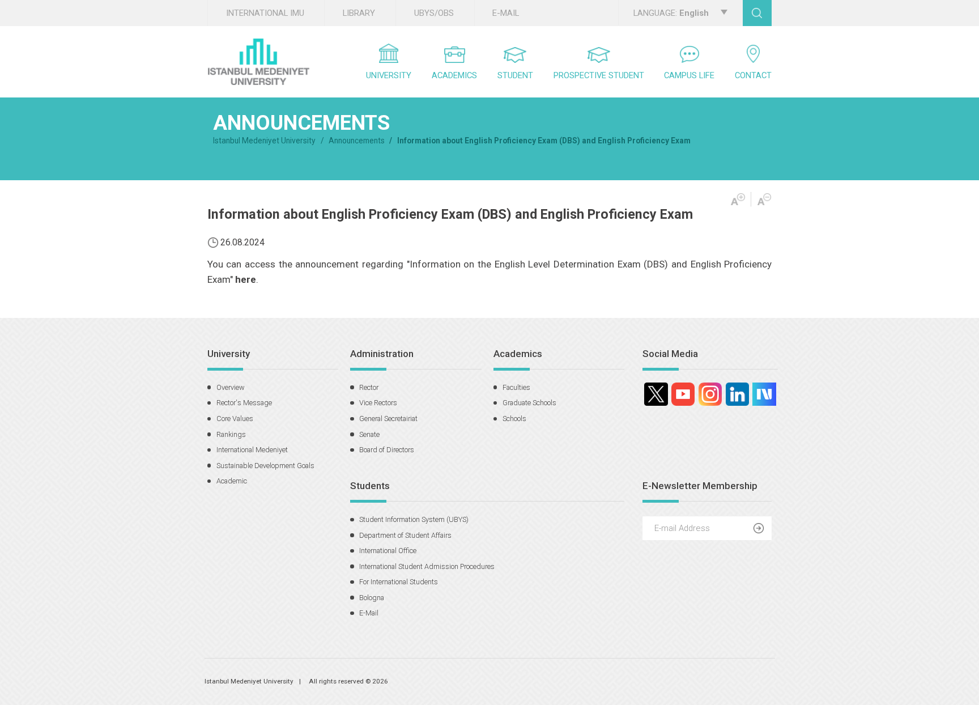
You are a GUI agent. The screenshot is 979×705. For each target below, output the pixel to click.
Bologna (371, 597)
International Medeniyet (252, 449)
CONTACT (753, 75)
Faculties (516, 387)
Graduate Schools (529, 402)
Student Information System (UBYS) (414, 519)
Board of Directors (386, 449)
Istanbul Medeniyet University (264, 140)
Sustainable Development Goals (265, 465)
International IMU (265, 13)
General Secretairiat (388, 418)
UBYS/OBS (434, 13)
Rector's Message (244, 402)
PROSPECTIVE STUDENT (599, 75)
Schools (514, 418)
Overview (230, 387)
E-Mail (368, 613)
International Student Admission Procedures (427, 566)
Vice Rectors (378, 402)
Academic (231, 481)
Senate (369, 434)
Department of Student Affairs (405, 535)
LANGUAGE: (671, 13)
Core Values (234, 418)
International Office (387, 550)
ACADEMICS (454, 75)
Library (359, 13)
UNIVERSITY (388, 75)
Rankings (231, 434)
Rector (368, 387)
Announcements (357, 140)
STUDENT (515, 75)
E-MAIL (505, 13)
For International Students (398, 581)
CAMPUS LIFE (689, 75)
